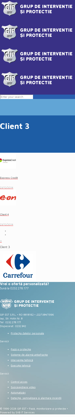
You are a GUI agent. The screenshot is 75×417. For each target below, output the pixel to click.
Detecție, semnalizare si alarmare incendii (36, 398)
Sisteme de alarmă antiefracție (29, 354)
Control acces (19, 381)
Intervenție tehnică (22, 360)
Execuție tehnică (20, 365)
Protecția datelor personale (27, 333)
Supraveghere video (23, 387)
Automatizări (18, 392)
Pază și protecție (21, 349)
